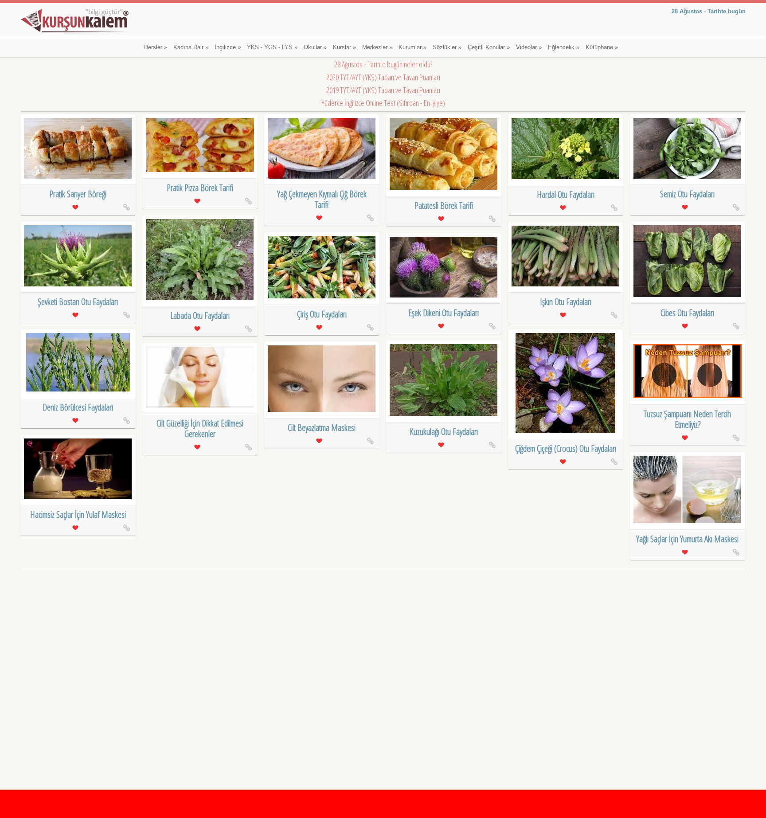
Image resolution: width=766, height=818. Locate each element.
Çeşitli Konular (489, 47)
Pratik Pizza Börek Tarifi (200, 188)
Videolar (529, 47)
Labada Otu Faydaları (200, 315)
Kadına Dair (190, 47)
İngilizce (228, 47)
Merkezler (377, 47)
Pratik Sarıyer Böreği (77, 194)
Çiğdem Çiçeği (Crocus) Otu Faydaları (565, 448)
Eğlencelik (563, 47)
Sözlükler (447, 47)
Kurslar (344, 47)
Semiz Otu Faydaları (687, 194)
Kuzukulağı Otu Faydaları (444, 432)
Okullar (315, 47)
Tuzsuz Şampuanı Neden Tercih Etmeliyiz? (687, 419)
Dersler (155, 47)
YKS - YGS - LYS (272, 47)
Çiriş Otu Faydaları (322, 314)
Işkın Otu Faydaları (565, 302)
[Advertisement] (383, 635)
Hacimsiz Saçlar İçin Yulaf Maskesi (78, 515)
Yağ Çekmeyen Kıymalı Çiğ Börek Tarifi (322, 199)
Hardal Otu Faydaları (565, 194)
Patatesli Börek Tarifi (443, 205)
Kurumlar (412, 47)
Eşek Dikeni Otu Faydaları (443, 313)
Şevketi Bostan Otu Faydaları (78, 302)
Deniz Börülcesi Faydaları (78, 407)
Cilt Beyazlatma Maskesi (322, 428)
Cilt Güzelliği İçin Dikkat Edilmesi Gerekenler (199, 428)
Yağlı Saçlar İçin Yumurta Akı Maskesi (687, 539)
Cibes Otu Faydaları (687, 313)
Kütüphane (602, 47)
